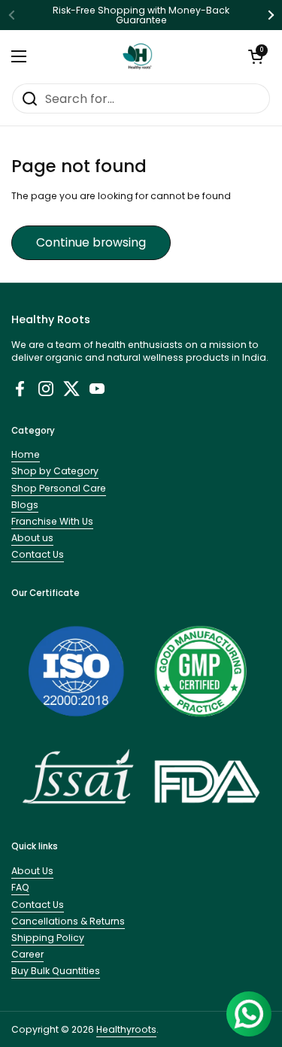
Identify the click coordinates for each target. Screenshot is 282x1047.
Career (27, 954)
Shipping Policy (47, 937)
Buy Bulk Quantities (55, 970)
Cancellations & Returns (68, 921)
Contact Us (37, 554)
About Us (32, 870)
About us (32, 537)
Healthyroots (126, 1029)
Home (25, 454)
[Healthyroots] (137, 56)
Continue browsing (91, 242)
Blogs (24, 504)
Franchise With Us (52, 521)
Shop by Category (55, 470)
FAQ (20, 887)
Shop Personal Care (58, 488)
